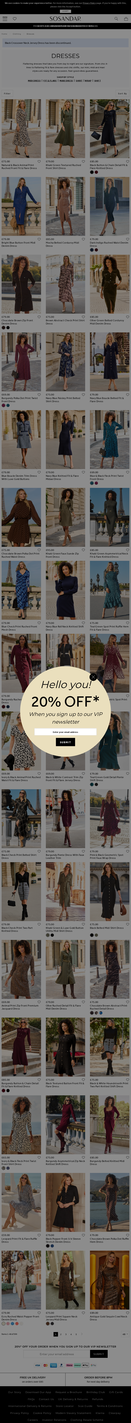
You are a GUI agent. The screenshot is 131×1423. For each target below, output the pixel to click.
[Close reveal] (93, 677)
